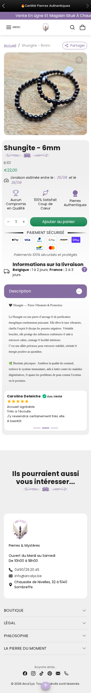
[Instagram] (33, 673)
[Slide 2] (45, 428)
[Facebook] (25, 673)
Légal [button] (9, 623)
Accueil (10, 45)
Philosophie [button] (16, 636)
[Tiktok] (41, 673)
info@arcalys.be (28, 576)
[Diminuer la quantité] (8, 221)
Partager (77, 45)
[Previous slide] (6, 498)
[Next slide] (85, 498)
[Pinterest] (50, 673)
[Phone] (66, 673)
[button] (13, 27)
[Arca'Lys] (45, 26)
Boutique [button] (14, 610)
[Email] (58, 673)
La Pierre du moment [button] (25, 648)
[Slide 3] (54, 428)
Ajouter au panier (58, 221)
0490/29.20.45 (27, 569)
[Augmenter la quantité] (23, 221)
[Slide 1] (37, 428)
